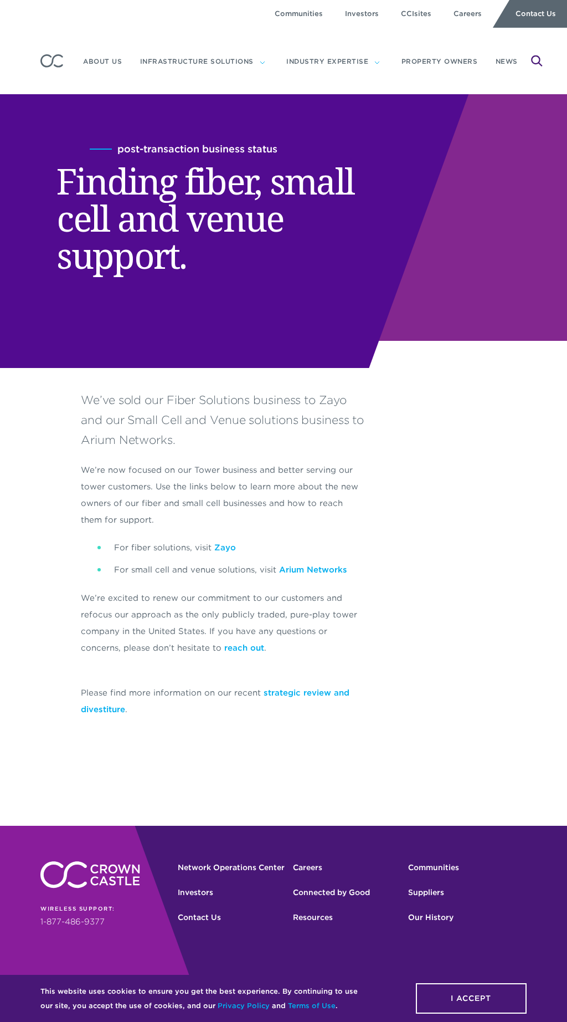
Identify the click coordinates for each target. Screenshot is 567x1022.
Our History (430, 917)
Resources (313, 917)
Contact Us (536, 13)
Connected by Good (331, 892)
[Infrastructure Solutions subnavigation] (262, 61)
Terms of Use (312, 1005)
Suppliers (426, 892)
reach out (244, 648)
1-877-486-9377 (72, 922)
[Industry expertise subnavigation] (377, 61)
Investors (362, 13)
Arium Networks (313, 570)
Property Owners (439, 61)
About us (102, 61)
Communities (299, 13)
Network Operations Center (231, 867)
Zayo (225, 548)
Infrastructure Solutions (197, 61)
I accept (471, 998)
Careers (467, 13)
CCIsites (416, 13)
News (507, 61)
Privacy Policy (244, 1005)
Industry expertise (327, 61)
